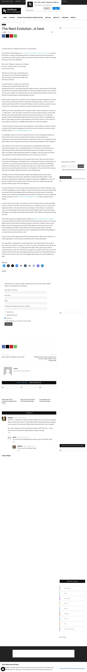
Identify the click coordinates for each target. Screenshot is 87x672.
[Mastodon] (24, 374)
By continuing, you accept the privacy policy (18, 321)
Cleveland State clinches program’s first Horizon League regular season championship (45, 358)
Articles (48, 17)
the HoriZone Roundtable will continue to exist (36, 53)
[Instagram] (72, 3)
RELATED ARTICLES (22, 382)
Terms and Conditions (62, 1)
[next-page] (6, 406)
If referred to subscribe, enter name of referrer (17, 306)
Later (47, 8)
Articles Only (10, 312)
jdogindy (10, 417)
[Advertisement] (29, 43)
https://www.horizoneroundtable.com (22, 370)
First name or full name (11, 290)
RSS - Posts (63, 637)
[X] (75, 3)
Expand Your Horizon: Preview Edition (30, 17)
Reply (9, 432)
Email (6, 300)
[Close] (85, 663)
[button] (83, 17)
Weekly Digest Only (11, 315)
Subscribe (65, 17)
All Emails (9, 318)
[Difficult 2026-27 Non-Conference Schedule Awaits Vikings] (10, 392)
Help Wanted (18, 1)
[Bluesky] (81, 3)
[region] (43, 667)
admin (4, 32)
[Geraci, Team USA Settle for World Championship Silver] (29, 392)
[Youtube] (78, 3)
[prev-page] (3, 406)
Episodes (12, 17)
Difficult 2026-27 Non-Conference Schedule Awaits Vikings (9, 401)
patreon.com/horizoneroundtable (43, 219)
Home (5, 17)
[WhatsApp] (15, 36)
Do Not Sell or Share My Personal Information (72, 668)
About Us (56, 17)
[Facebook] (70, 3)
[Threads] (84, 3)
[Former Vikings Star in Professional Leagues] (47, 392)
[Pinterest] (11, 36)
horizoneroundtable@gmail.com (21, 130)
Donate (73, 17)
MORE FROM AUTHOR (35, 382)
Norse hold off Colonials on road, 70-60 (13, 357)
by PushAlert (30, 10)
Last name (7, 295)
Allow (56, 8)
